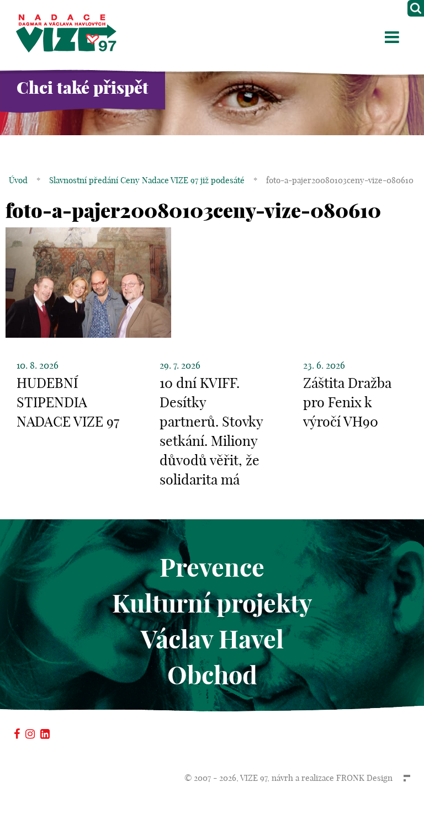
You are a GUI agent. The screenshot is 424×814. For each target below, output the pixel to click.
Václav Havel (212, 639)
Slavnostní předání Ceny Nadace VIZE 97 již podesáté (147, 180)
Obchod (212, 675)
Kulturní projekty (212, 603)
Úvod (18, 180)
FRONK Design (364, 778)
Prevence (212, 567)
